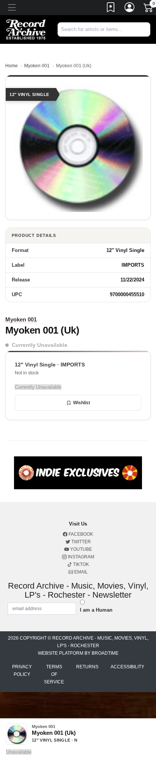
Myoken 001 (37, 65)
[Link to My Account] (130, 9)
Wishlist (81, 402)
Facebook (80, 534)
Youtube (80, 549)
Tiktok (80, 564)
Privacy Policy (22, 670)
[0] (149, 9)
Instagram (80, 557)
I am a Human (96, 610)
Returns (87, 666)
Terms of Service (54, 674)
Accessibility (127, 666)
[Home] (26, 29)
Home (11, 65)
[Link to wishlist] (111, 9)
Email (80, 572)
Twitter (80, 541)
